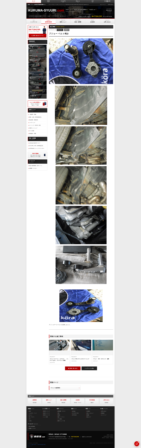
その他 (30, 420)
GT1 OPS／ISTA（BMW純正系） (36, 145)
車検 (58, 413)
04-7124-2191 (34, 29)
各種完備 (63, 401)
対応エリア (88, 416)
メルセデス (63, 1)
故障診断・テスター (62, 411)
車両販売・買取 (32, 133)
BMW (48, 1)
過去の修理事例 (32, 426)
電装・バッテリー (61, 416)
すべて (33, 1)
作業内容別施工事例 (41, 444)
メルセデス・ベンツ (33, 413)
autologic (73, 411)
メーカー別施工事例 (32, 444)
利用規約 (102, 413)
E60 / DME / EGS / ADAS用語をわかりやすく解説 (35, 155)
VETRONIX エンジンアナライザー (36, 148)
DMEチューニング (33, 128)
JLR (93, 1)
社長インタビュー (90, 413)
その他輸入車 (107, 1)
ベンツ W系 (45, 416)
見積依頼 (106, 401)
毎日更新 (35, 401)
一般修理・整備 (32, 114)
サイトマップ (102, 4)
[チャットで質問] (136, 443)
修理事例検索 (48, 21)
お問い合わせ (110, 4)
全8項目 (49, 401)
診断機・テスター (33, 168)
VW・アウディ (32, 416)
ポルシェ (78, 1)
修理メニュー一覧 (61, 420)
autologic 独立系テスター (34, 143)
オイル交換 (31, 130)
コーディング (32, 122)
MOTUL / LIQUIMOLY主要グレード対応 (35, 104)
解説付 (92, 401)
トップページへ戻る (89, 368)
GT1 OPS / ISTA (75, 413)
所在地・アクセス (77, 401)
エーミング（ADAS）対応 (35, 125)
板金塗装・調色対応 (33, 119)
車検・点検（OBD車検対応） (35, 117)
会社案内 (92, 21)
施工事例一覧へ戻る (72, 368)
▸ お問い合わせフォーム (37, 35)
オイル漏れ (60, 418)
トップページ (33, 21)
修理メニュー (63, 21)
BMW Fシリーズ (46, 413)
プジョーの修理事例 (55, 387)
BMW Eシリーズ (46, 411)
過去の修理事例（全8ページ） (36, 165)
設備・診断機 (78, 21)
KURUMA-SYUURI (46, 10)
